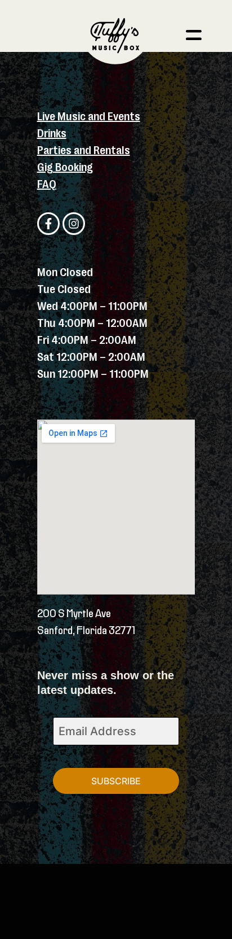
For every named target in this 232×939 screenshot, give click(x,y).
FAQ (46, 184)
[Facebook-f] (48, 223)
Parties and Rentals (83, 150)
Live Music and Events (88, 116)
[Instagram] (74, 223)
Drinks (51, 133)
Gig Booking (65, 167)
